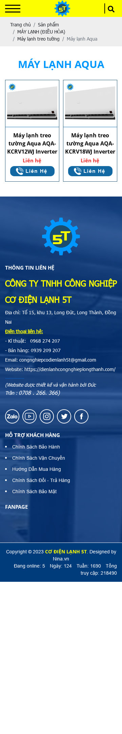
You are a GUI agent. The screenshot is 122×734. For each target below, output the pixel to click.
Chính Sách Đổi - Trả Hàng (41, 480)
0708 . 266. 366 (38, 392)
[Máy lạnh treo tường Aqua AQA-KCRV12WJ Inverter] (32, 103)
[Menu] (12, 9)
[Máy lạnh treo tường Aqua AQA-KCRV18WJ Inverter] (90, 103)
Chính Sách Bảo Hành (36, 447)
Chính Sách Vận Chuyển (38, 458)
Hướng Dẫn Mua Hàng (36, 469)
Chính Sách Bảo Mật (34, 491)
